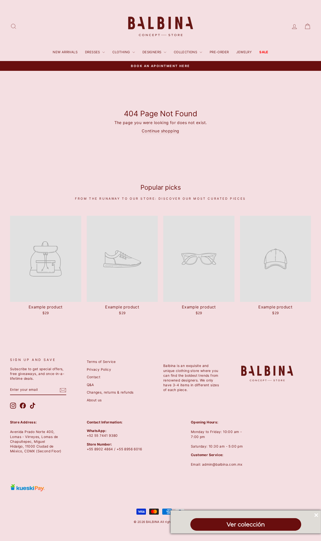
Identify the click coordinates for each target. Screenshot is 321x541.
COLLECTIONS (186, 52)
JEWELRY (244, 52)
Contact (94, 377)
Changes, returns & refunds (110, 392)
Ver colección (246, 524)
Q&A (90, 385)
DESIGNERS (152, 52)
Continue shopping (160, 130)
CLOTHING (121, 52)
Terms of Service (101, 362)
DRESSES (93, 52)
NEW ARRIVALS (65, 52)
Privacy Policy (99, 369)
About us (94, 400)
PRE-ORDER (219, 52)
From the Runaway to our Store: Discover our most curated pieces (160, 198)
